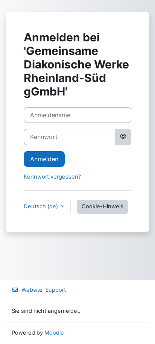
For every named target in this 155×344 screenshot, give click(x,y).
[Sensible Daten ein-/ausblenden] (123, 137)
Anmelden (44, 159)
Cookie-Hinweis (102, 206)
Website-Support (43, 289)
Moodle (54, 332)
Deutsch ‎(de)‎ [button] (41, 206)
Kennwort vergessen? (52, 176)
